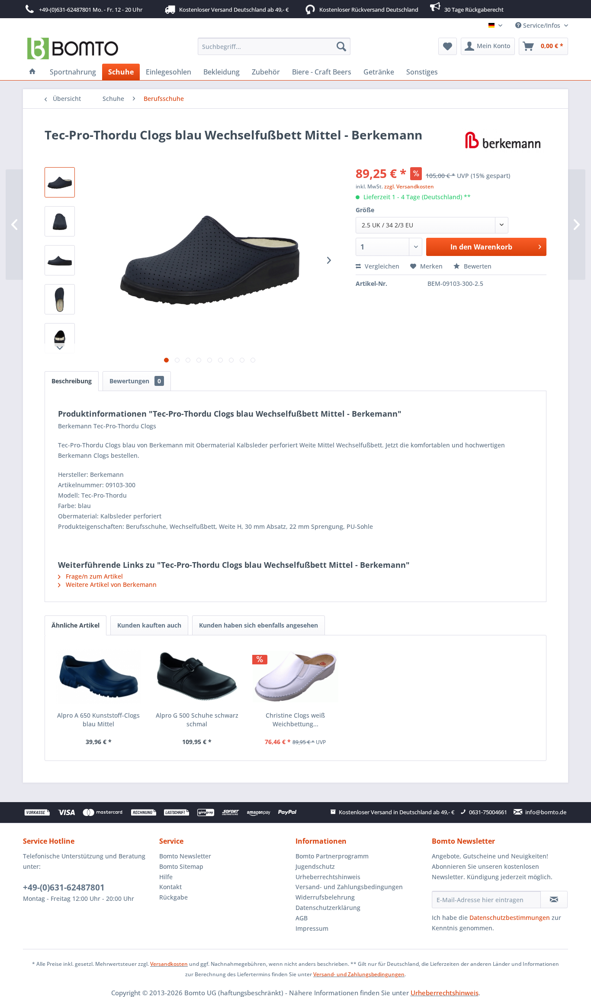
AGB (302, 918)
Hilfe (166, 877)
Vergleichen (381, 266)
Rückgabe (173, 897)
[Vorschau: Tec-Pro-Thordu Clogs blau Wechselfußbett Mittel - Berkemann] (60, 182)
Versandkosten (169, 964)
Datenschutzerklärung (328, 907)
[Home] (32, 72)
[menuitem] (274, 46)
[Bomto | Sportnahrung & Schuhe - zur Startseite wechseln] (73, 48)
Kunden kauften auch (149, 625)
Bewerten (476, 266)
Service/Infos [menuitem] (541, 25)
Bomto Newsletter (185, 856)
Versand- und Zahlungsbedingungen (349, 887)
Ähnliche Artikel (75, 625)
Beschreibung (71, 381)
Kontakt (170, 887)
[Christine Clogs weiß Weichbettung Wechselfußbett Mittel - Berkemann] (295, 676)
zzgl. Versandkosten (409, 186)
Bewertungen (135, 381)
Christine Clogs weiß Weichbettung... (295, 719)
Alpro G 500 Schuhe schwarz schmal (197, 719)
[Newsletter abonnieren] (554, 899)
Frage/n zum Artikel (93, 576)
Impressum (312, 928)
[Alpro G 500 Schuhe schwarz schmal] (197, 676)
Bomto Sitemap (181, 866)
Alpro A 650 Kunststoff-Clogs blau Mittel (98, 719)
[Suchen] (341, 46)
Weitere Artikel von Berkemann (110, 584)
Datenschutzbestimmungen (509, 917)
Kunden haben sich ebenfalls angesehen (258, 625)
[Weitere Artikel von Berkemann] (503, 143)
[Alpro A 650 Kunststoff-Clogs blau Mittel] (98, 676)
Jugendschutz (315, 866)
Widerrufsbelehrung (325, 897)
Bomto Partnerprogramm (332, 856)
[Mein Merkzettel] (447, 46)
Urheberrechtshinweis (328, 877)
